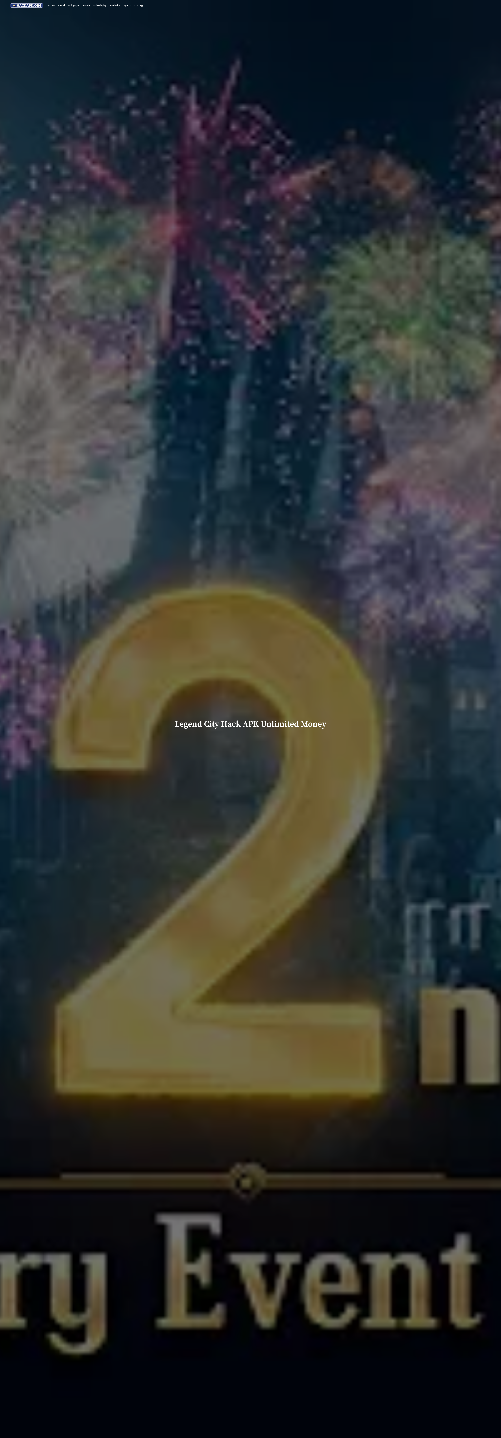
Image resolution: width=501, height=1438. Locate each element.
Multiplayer (74, 5)
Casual (61, 5)
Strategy (138, 5)
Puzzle (86, 5)
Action (51, 5)
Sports (127, 5)
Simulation (115, 5)
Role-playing (99, 5)
